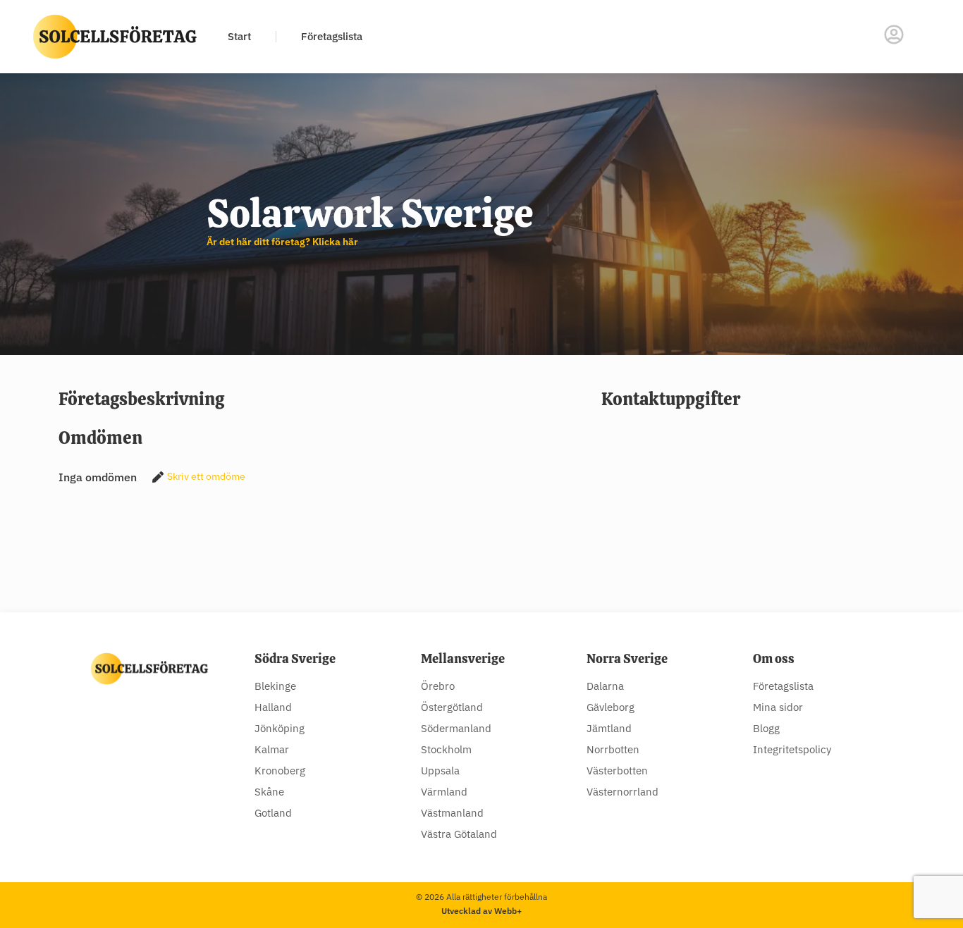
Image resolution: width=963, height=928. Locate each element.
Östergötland (452, 707)
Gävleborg (610, 707)
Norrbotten (613, 749)
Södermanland (456, 728)
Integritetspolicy (792, 749)
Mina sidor (778, 707)
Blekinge (275, 686)
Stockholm (446, 749)
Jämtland (609, 728)
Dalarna (605, 686)
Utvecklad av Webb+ (481, 910)
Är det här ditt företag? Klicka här (282, 241)
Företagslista (331, 36)
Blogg (766, 728)
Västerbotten (617, 770)
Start (239, 36)
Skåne (269, 791)
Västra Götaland (459, 834)
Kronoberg (279, 770)
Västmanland (452, 812)
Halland (273, 707)
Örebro (438, 686)
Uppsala (440, 770)
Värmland (444, 791)
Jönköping (279, 728)
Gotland (273, 812)
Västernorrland (622, 791)
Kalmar (271, 749)
